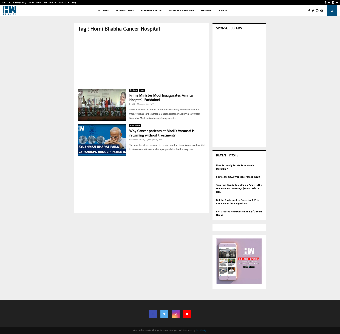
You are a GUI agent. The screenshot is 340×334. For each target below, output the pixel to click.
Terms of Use (35, 2)
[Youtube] (322, 11)
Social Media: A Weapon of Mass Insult (238, 176)
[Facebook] (310, 11)
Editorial (207, 10)
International (125, 10)
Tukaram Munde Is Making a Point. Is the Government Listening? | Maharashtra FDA (239, 188)
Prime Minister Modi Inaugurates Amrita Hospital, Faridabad (161, 97)
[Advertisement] (141, 60)
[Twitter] (314, 11)
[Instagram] (318, 11)
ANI (133, 104)
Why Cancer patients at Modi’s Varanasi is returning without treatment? (161, 133)
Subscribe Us (50, 2)
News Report (135, 126)
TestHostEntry (138, 139)
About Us (6, 2)
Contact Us (64, 2)
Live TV (223, 10)
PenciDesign (201, 330)
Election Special (152, 10)
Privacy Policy (19, 2)
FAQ (74, 2)
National (104, 10)
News (142, 90)
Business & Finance (181, 10)
